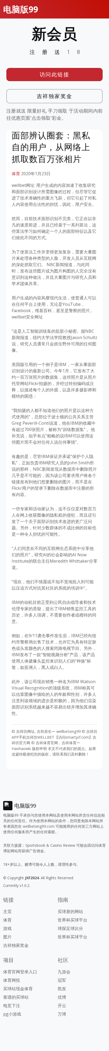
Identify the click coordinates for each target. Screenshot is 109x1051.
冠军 (62, 980)
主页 (7, 911)
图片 (7, 937)
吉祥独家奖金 (54, 96)
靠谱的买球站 (16, 997)
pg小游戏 (12, 1014)
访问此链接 (55, 74)
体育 (16, 174)
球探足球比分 (70, 928)
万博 (62, 1014)
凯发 (62, 989)
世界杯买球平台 (72, 920)
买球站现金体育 (18, 989)
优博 (62, 997)
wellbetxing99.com (38, 826)
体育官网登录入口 (20, 972)
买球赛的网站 (70, 911)
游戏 (7, 928)
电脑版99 (20, 9)
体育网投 (11, 980)
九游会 (64, 972)
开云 (62, 1005)
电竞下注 (11, 1005)
